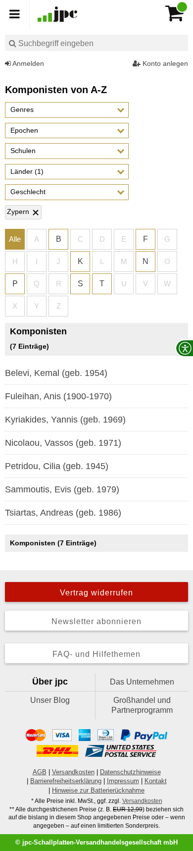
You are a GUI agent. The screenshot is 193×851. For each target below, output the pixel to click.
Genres (22, 109)
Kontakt (156, 781)
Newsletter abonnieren (96, 621)
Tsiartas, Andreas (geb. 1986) (63, 513)
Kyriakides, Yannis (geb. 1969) (65, 420)
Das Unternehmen (142, 682)
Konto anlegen (164, 63)
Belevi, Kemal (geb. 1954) (56, 373)
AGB (40, 772)
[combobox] (96, 43)
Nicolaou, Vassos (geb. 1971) (63, 443)
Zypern (18, 211)
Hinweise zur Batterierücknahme (98, 790)
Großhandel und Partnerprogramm (142, 705)
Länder (27, 171)
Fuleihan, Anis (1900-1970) (58, 396)
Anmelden (27, 63)
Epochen (24, 130)
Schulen (23, 151)
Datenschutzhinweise (130, 772)
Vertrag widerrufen (96, 592)
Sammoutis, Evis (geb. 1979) (62, 489)
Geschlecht (28, 192)
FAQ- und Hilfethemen (96, 654)
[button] (67, 110)
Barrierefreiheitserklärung (65, 781)
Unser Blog (50, 700)
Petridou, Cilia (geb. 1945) (56, 466)
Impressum (123, 781)
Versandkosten (73, 772)
